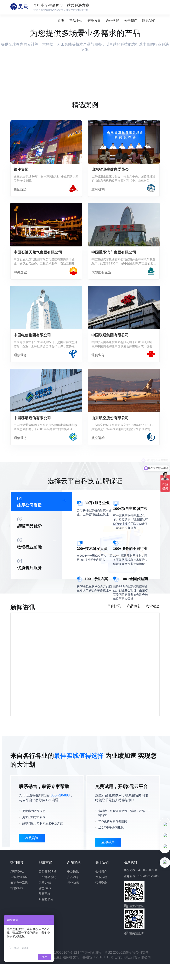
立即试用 (108, 842)
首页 (61, 20)
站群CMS (16, 888)
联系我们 (148, 20)
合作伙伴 (112, 20)
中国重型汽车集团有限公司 (113, 252)
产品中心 (76, 20)
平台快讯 (73, 871)
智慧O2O (45, 888)
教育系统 (44, 893)
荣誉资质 (101, 882)
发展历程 (101, 877)
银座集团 (21, 169)
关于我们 (130, 20)
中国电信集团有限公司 (32, 335)
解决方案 (94, 20)
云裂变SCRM (19, 877)
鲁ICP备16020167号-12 (59, 952)
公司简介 (101, 871)
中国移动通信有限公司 (32, 418)
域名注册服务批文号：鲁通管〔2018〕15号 (81, 957)
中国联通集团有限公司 (110, 335)
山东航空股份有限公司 (110, 418)
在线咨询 (32, 838)
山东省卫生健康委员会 (110, 169)
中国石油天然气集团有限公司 (38, 252)
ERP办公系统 (19, 882)
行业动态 (73, 882)
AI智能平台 (17, 871)
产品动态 (73, 877)
